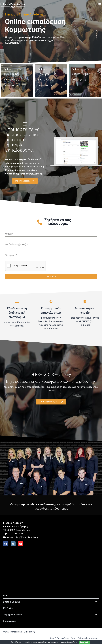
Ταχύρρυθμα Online (12, 614)
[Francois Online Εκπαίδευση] (12, 5)
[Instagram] (13, 543)
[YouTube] (20, 543)
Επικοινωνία (9, 621)
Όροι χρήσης (72, 642)
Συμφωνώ (84, 642)
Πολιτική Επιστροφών (88, 638)
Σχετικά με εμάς (11, 601)
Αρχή (5, 595)
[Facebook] (5, 543)
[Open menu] (99, 5)
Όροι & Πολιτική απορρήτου (62, 638)
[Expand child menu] (96, 602)
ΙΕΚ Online (8, 608)
